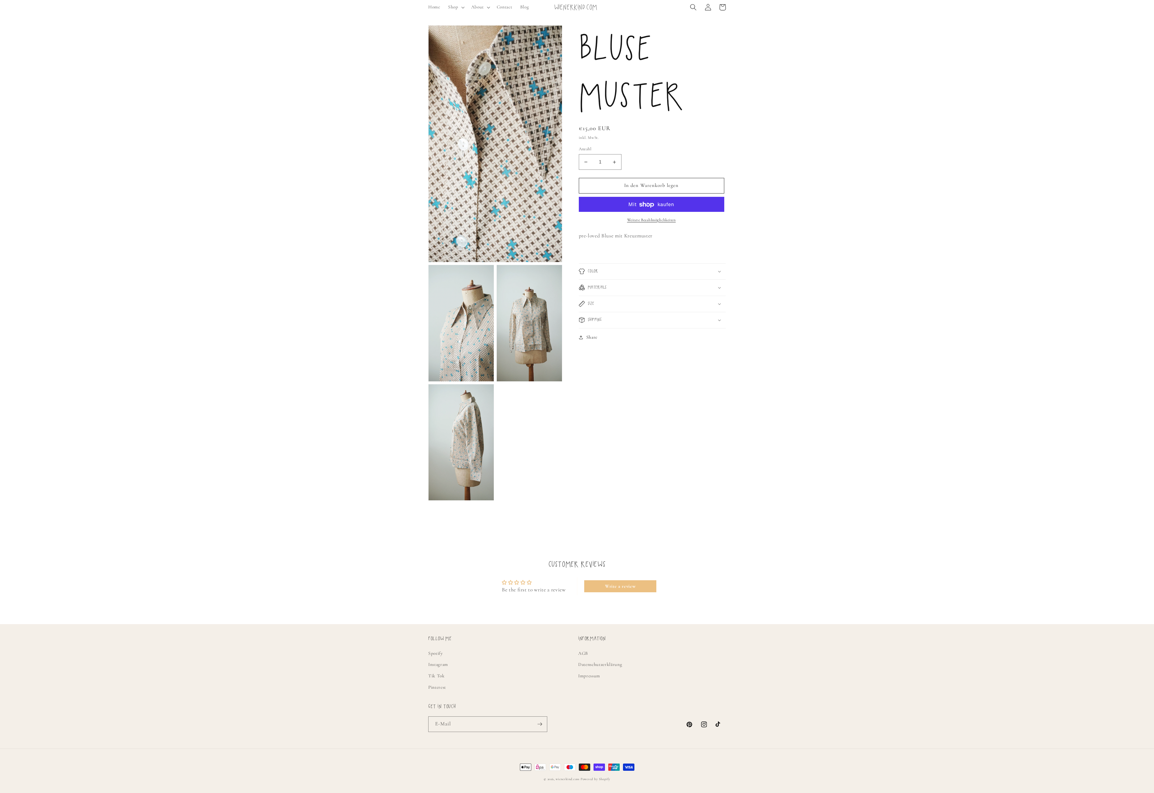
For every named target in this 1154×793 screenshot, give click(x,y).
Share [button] (591, 337)
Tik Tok (436, 676)
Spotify (435, 653)
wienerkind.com (567, 779)
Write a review (620, 586)
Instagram (438, 664)
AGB (583, 653)
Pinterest (437, 687)
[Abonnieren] (540, 724)
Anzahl (585, 148)
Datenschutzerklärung (600, 664)
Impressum (589, 676)
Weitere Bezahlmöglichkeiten (651, 220)
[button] (455, 7)
